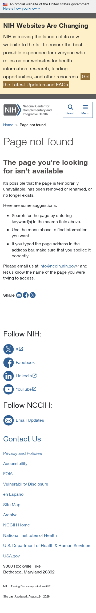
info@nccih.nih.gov (57, 265)
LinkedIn (24, 375)
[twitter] (32, 295)
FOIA (8, 473)
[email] (18, 295)
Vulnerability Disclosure (25, 483)
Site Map (11, 504)
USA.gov (11, 555)
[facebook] (25, 295)
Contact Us (22, 438)
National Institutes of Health (30, 535)
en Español (14, 493)
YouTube (24, 388)
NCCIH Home (16, 524)
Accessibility (15, 463)
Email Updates (30, 419)
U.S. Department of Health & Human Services (46, 545)
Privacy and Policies (22, 453)
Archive (10, 514)
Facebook (25, 362)
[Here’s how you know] (48, 6)
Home (8, 124)
